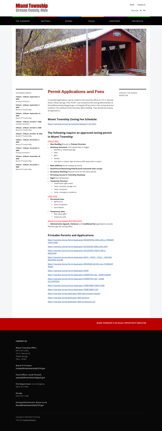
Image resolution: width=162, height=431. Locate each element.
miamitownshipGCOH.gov (33, 405)
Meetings (45, 21)
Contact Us (141, 4)
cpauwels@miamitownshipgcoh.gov (30, 377)
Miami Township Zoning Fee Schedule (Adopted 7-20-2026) (72, 124)
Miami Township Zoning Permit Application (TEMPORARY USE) (73, 289)
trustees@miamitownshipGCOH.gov (30, 368)
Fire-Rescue (137, 21)
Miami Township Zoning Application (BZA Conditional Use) (71, 301)
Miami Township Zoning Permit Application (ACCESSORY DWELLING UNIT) (78, 246)
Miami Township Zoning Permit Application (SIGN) (68, 270)
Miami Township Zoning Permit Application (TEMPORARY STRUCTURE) (76, 285)
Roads (91, 21)
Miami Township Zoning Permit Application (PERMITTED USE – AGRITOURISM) (79, 275)
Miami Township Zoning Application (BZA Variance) (68, 297)
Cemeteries (114, 21)
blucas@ (19, 405)
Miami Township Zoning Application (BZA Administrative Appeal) (74, 293)
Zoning (68, 21)
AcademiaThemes (29, 420)
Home (132, 4)
